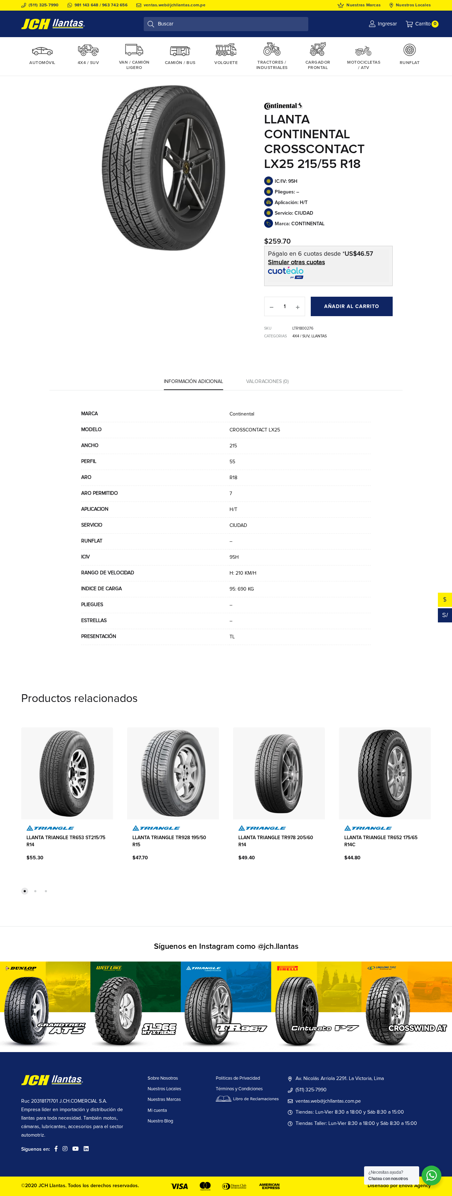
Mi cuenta (157, 1110)
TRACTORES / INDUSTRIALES (272, 65)
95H (234, 557)
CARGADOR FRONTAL (318, 65)
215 (233, 445)
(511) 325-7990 (44, 5)
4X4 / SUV (88, 63)
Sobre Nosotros (163, 1078)
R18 (233, 477)
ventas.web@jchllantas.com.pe (175, 5)
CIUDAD (238, 525)
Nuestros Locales (413, 5)
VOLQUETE (226, 63)
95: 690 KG (242, 589)
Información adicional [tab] (193, 381)
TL (232, 636)
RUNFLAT (410, 63)
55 (232, 461)
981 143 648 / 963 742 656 (101, 5)
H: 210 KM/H (243, 573)
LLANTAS (319, 336)
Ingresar (387, 24)
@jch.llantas (278, 947)
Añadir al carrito (351, 306)
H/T (233, 509)
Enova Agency (415, 1185)
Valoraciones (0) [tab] (267, 381)
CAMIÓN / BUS (180, 63)
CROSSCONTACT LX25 (255, 430)
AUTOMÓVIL (42, 63)
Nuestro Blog (160, 1121)
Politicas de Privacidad (238, 1078)
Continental (242, 414)
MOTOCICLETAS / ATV (363, 65)
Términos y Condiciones (239, 1089)
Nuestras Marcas (363, 5)
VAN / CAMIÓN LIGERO (134, 65)
